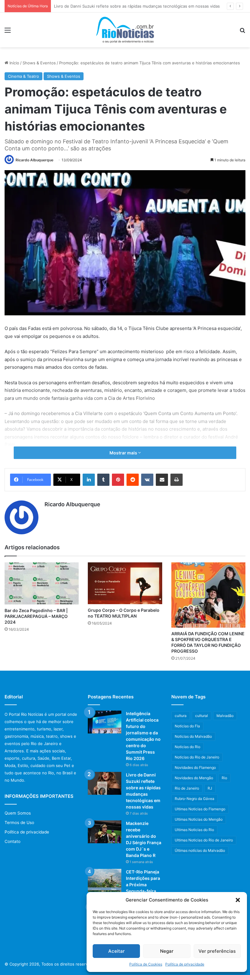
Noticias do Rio (187, 746)
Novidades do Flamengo (195, 767)
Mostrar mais (123, 452)
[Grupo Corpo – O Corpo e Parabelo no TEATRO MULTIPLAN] (125, 583)
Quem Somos (18, 813)
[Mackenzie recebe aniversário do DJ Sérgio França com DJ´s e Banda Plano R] (104, 831)
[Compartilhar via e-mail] (162, 480)
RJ (210, 788)
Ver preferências (217, 951)
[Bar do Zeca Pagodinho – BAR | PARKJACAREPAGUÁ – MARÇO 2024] (42, 583)
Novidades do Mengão (194, 778)
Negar (166, 951)
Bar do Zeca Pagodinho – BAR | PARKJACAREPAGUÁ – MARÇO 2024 (36, 616)
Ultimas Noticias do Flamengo (200, 809)
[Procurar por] (242, 32)
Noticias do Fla (187, 726)
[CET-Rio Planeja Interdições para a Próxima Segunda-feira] (104, 880)
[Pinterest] (118, 480)
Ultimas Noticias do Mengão (199, 819)
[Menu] (8, 32)
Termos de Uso (19, 822)
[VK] (147, 480)
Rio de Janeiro (187, 788)
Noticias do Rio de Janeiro (197, 757)
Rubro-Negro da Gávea (194, 798)
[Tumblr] (103, 480)
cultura (181, 715)
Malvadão (225, 715)
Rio (224, 778)
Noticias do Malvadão (193, 736)
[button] (238, 900)
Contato (12, 841)
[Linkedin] (89, 480)
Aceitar (116, 951)
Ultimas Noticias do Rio (194, 829)
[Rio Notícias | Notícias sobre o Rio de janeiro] (125, 30)
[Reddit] (133, 480)
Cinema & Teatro (23, 76)
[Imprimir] (176, 480)
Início (13, 62)
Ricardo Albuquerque (34, 160)
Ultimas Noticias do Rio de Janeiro (204, 840)
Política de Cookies (145, 964)
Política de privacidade (184, 964)
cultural (201, 715)
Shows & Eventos (39, 62)
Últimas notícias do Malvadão (200, 850)
